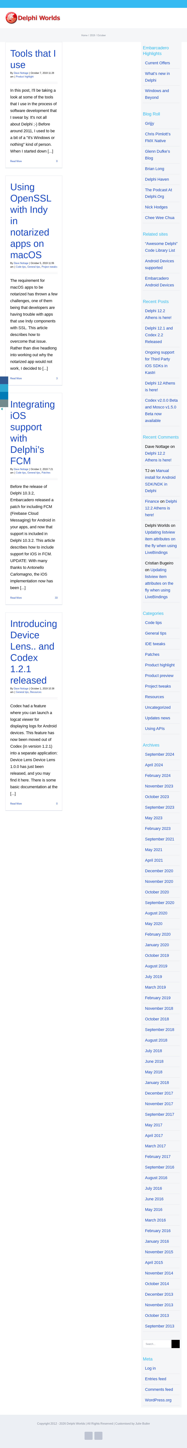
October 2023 (157, 796)
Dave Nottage (21, 73)
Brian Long (154, 168)
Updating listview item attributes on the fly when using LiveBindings (159, 583)
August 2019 (156, 966)
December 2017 (159, 1093)
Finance (152, 501)
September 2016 (159, 1167)
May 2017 (153, 1125)
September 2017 (159, 1114)
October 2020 (157, 892)
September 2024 (159, 754)
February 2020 (158, 934)
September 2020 (159, 902)
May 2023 (153, 818)
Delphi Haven (157, 179)
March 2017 (155, 1146)
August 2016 (156, 1177)
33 (56, 597)
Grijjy (149, 123)
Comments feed (159, 1389)
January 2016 (157, 1241)
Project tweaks (49, 266)
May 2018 (153, 1072)
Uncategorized (158, 707)
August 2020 (156, 913)
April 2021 (154, 860)
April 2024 (154, 765)
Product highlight (25, 76)
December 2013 (159, 1294)
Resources (35, 692)
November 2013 (159, 1305)
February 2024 (158, 775)
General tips (33, 266)
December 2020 (159, 871)
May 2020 (153, 923)
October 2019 (157, 955)
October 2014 (157, 1283)
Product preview (159, 675)
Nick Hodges (156, 207)
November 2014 (159, 1273)
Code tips (21, 266)
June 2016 (154, 1199)
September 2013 (159, 1326)
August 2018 (156, 1040)
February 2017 (158, 1156)
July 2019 (153, 976)
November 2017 (159, 1103)
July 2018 (153, 1051)
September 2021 (159, 839)
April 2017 (154, 1135)
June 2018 (154, 1061)
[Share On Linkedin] (4, 395)
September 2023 (159, 807)
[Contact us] (4, 403)
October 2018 (157, 1019)
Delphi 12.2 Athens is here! (161, 508)
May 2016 (153, 1209)
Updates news (157, 718)
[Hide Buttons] (2, 410)
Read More (16, 161)
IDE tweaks (155, 644)
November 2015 (159, 1252)
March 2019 (155, 987)
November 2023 (159, 786)
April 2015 (154, 1262)
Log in (150, 1368)
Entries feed (155, 1379)
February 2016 (158, 1230)
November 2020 (159, 881)
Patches (46, 472)
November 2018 (159, 1008)
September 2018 (159, 1029)
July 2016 (153, 1188)
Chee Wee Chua (159, 217)
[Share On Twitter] (4, 388)
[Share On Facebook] (4, 380)
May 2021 (153, 849)
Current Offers (157, 63)
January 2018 (157, 1082)
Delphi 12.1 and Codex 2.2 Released (159, 335)
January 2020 (157, 945)
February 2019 (158, 998)
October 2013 (157, 1315)
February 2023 (158, 828)
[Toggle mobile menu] (180, 16)
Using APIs (155, 728)
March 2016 (155, 1220)
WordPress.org (158, 1400)
